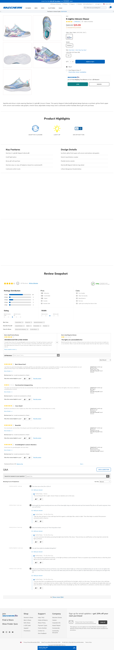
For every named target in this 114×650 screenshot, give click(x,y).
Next (81, 464)
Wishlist (79, 4)
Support (72, 4)
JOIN (77, 84)
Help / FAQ (41, 617)
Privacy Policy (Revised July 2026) (32, 642)
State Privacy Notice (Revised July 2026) (50, 642)
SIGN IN (99, 84)
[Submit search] (107, 476)
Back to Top (20, 464)
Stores (65, 4)
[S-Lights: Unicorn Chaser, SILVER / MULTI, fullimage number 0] (17, 28)
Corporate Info (56, 623)
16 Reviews (77, 21)
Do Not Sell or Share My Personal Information (73, 642)
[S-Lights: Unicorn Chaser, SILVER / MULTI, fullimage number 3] (47, 55)
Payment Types (42, 625)
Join (4, 614)
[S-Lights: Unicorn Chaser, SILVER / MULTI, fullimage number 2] (17, 55)
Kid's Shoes (27, 623)
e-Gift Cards (27, 625)
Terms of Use (86, 628)
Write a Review (33, 283)
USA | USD (108, 4)
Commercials (56, 628)
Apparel (26, 628)
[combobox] (95, 7)
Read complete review (9, 349)
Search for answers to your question (15, 476)
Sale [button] (60, 8)
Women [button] (28, 8)
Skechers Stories (57, 617)
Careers (54, 620)
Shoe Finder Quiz (10, 624)
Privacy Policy (78, 628)
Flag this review (37, 378)
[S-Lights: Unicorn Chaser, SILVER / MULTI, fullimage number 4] (17, 82)
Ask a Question (103, 469)
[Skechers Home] (13, 8)
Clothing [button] (51, 8)
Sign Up (102, 622)
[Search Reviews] (58, 355)
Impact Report (56, 625)
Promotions (27, 630)
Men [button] (36, 8)
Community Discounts (55, 631)
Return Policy (42, 623)
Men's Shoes (27, 620)
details (71, 1)
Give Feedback (42, 633)
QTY (67, 61)
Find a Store (7, 620)
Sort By (97, 481)
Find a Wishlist (42, 628)
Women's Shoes (28, 617)
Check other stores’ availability (77, 72)
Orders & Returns (56, 4)
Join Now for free (65, 11)
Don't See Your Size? (81, 50)
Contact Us (41, 630)
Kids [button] (42, 8)
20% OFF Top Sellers (55, 1)
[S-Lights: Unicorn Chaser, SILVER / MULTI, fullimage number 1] (47, 28)
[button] (98, 4)
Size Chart (71, 50)
